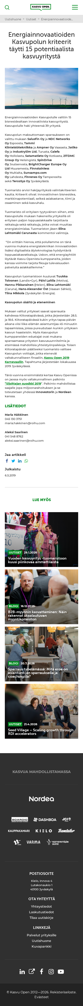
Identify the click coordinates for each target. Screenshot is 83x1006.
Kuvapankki (41, 946)
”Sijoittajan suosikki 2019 (23, 383)
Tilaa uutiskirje (41, 918)
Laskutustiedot (41, 912)
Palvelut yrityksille (41, 935)
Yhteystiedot (41, 906)
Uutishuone (41, 941)
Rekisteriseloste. (63, 992)
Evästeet (41, 997)
